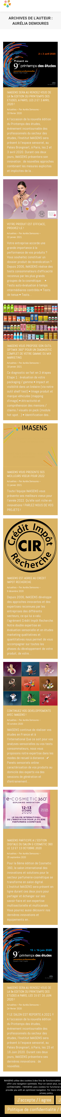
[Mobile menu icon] (56, 6)
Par (29, 109)
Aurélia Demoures (30, 23)
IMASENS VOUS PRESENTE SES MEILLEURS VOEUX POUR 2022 (26, 474)
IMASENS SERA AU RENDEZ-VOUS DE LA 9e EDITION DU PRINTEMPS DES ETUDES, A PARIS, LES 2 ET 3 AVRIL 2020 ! (29, 98)
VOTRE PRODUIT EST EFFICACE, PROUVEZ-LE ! (26, 226)
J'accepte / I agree (34, 1100)
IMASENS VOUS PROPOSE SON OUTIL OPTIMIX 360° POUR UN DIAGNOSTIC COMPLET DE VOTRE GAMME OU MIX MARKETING (29, 352)
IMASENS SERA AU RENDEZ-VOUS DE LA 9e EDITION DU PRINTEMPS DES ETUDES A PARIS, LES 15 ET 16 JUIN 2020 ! (29, 993)
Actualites (12, 109)
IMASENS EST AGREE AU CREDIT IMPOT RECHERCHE (26, 580)
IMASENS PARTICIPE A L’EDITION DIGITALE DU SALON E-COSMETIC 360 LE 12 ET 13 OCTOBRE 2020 (30, 844)
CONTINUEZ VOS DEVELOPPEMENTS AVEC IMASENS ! (29, 713)
